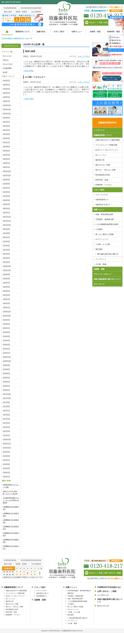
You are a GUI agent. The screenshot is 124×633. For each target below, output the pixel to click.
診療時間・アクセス (103, 185)
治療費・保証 (95, 30)
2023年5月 (6, 150)
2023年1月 (6, 167)
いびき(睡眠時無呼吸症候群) (106, 224)
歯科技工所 (100, 160)
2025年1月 (6, 101)
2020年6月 (6, 287)
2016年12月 (7, 439)
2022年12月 (7, 171)
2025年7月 (6, 80)
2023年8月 (6, 138)
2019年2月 (6, 348)
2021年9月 (6, 229)
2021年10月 (7, 225)
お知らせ (6, 60)
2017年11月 (7, 398)
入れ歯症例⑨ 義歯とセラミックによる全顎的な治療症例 (11, 500)
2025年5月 (6, 89)
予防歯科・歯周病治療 (104, 219)
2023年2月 (6, 163)
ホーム (7, 30)
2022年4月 (6, 200)
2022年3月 (6, 204)
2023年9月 (6, 134)
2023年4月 (6, 155)
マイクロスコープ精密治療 (106, 145)
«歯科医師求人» (101, 200)
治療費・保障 (99, 269)
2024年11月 (7, 109)
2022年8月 (6, 183)
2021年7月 (6, 237)
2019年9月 (6, 320)
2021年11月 (7, 221)
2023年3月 (6, 159)
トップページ (99, 130)
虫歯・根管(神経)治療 (104, 214)
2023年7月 (6, 142)
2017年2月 (6, 431)
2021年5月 (6, 245)
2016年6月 (6, 464)
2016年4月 (6, 472)
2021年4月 (6, 249)
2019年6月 (6, 332)
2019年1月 (6, 353)
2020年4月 (6, 295)
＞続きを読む (28, 71)
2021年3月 (6, 254)
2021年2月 (6, 258)
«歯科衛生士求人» (102, 204)
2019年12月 (7, 311)
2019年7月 (6, 328)
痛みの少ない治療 (102, 165)
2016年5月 (6, 468)
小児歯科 (99, 229)
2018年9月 (6, 365)
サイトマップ (99, 284)
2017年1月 (6, 435)
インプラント (100, 259)
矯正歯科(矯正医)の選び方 (78, 618)
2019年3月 (6, 344)
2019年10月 (7, 315)
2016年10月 (7, 447)
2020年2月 (6, 303)
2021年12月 (7, 216)
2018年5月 (6, 373)
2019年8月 (6, 324)
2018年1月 (6, 390)
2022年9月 (6, 179)
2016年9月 (6, 452)
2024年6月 (6, 126)
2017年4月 (6, 423)
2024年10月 (7, 113)
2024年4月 (6, 130)
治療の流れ (41, 30)
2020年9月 (6, 274)
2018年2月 (6, 386)
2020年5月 (6, 291)
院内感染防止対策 (102, 175)
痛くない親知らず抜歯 (104, 234)
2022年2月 (6, 208)
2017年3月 (6, 427)
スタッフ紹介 (99, 190)
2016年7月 (6, 460)
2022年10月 (7, 175)
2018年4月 (6, 377)
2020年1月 (6, 307)
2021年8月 (6, 233)
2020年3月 (6, 299)
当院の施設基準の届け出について (107, 279)
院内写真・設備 (101, 180)
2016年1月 (6, 476)
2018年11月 (7, 357)
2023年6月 (6, 146)
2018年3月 (6, 381)
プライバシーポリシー (103, 274)
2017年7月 (6, 410)
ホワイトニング (101, 239)
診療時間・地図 (113, 30)
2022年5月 (6, 196)
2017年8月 (6, 406)
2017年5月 (6, 419)
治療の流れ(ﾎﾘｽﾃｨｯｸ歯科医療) (107, 140)
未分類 (5, 72)
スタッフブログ (8, 64)
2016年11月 (7, 443)
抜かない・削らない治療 (105, 170)
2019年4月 (6, 340)
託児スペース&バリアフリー (106, 150)
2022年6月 (6, 192)
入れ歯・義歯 (100, 264)
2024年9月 (6, 117)
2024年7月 (6, 122)
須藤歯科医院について (22, 30)
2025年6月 (6, 84)
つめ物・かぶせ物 (102, 244)
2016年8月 (6, 456)
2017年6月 (6, 414)
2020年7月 (6, 282)
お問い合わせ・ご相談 (106, 591)
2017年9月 (6, 402)
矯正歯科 (99, 249)
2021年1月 (6, 262)
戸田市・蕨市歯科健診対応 (95, 11)
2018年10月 (7, 361)
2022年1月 (6, 212)
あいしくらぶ (7, 56)
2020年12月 (7, 266)
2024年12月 (7, 105)
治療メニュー (77, 30)
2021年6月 (6, 241)
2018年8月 (6, 369)
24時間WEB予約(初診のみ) (109, 587)
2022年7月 (6, 188)
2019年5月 (6, 336)
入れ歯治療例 (7, 68)
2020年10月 (7, 270)
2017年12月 (7, 394)
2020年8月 (6, 278)
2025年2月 (6, 97)
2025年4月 (6, 93)
